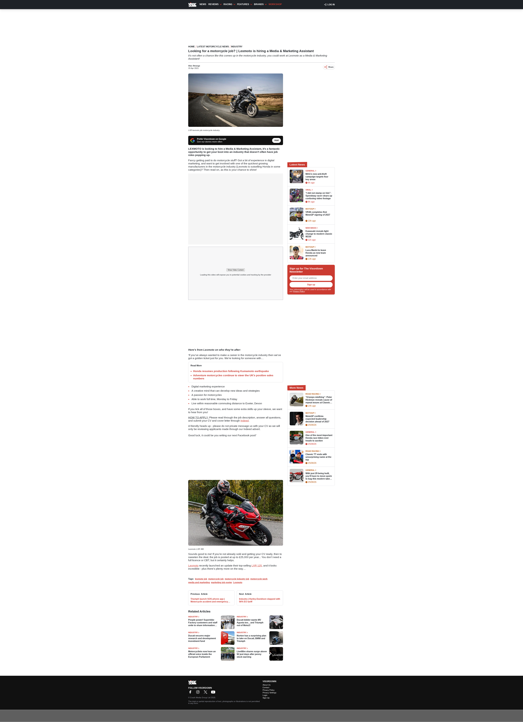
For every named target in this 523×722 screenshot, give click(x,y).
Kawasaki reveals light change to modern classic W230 (318, 234)
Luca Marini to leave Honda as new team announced (315, 253)
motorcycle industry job (237, 579)
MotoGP (309, 209)
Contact (266, 687)
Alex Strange (194, 66)
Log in (331, 4)
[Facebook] (191, 693)
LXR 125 (257, 565)
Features (243, 4)
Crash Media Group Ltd (200, 697)
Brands (259, 4)
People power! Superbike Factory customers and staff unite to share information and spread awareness (202, 623)
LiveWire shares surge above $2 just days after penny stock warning (252, 654)
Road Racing (312, 394)
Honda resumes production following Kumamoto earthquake (231, 371)
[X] (206, 693)
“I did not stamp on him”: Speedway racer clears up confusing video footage (318, 196)
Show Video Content (236, 270)
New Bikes (310, 228)
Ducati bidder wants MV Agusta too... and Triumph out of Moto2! (250, 622)
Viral (308, 190)
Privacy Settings (269, 693)
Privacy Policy (299, 291)
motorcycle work (258, 579)
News (203, 4)
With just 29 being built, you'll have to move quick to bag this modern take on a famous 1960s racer (318, 476)
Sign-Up (266, 698)
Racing (228, 4)
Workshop (275, 4)
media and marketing (199, 582)
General (310, 171)
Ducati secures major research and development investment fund (202, 638)
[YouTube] (214, 693)
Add (276, 140)
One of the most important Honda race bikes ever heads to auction (318, 438)
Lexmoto (193, 565)
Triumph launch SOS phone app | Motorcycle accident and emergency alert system (209, 600)
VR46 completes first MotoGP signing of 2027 (317, 213)
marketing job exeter (221, 582)
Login (265, 695)
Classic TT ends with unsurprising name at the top (318, 457)
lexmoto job (201, 579)
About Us (266, 685)
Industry (236, 46)
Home (191, 46)
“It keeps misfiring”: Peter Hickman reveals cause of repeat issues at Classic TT (318, 400)
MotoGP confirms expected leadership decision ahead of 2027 (317, 419)
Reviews (213, 4)
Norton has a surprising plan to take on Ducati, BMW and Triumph (251, 638)
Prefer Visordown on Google (211, 139)
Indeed (245, 420)
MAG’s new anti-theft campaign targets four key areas (316, 177)
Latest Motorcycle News (213, 46)
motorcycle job (216, 579)
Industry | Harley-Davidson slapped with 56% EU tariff (259, 600)
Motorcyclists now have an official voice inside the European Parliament (202, 654)
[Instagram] (198, 693)
